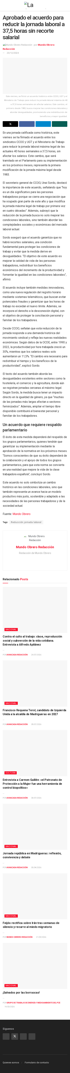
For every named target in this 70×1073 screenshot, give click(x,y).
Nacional (11, 629)
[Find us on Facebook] (32, 1036)
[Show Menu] (4, 5)
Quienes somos (11, 1062)
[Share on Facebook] (26, 124)
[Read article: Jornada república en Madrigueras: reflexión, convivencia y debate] (35, 827)
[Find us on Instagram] (6, 1036)
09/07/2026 (36, 724)
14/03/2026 (9, 1007)
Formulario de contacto (37, 1062)
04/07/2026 (36, 798)
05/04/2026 (36, 867)
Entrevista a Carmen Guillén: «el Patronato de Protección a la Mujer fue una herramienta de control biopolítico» (32, 784)
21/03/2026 (41, 937)
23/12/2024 (13, 53)
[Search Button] (65, 5)
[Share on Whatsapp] (59, 124)
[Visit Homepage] (35, 5)
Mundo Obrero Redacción (35, 547)
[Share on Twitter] (10, 124)
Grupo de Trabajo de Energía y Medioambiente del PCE (33, 1003)
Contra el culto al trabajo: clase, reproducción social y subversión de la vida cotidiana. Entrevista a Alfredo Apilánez (32, 640)
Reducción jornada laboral (26, 522)
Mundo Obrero (22, 514)
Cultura (11, 773)
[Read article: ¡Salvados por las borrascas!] (35, 966)
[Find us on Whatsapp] (23, 1036)
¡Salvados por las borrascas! (21, 992)
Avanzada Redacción (17, 655)
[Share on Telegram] (43, 124)
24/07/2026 (36, 655)
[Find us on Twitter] (14, 1036)
